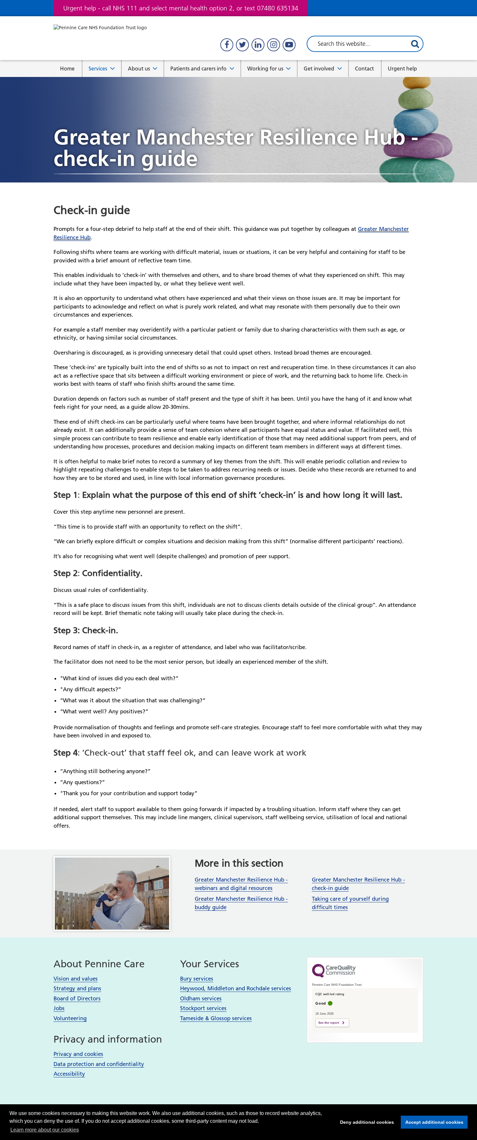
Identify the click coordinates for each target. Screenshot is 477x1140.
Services (98, 68)
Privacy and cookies (78, 1054)
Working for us (265, 68)
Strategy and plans (77, 988)
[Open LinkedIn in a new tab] (257, 44)
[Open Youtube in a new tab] (289, 44)
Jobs (59, 1008)
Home (67, 68)
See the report (328, 1022)
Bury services (196, 978)
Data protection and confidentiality (99, 1064)
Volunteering (70, 1018)
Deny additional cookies (365, 1122)
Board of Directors (77, 998)
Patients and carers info (198, 68)
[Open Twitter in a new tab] (242, 44)
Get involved (319, 68)
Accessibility (69, 1074)
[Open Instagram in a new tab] (273, 44)
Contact (364, 68)
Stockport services (203, 1008)
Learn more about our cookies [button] (44, 1130)
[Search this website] (415, 44)
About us (139, 68)
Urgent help (402, 68)
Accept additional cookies (432, 1122)
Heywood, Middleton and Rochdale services (235, 988)
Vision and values (76, 978)
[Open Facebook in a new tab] (226, 44)
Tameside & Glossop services (216, 1018)
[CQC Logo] (334, 976)
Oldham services (201, 998)
